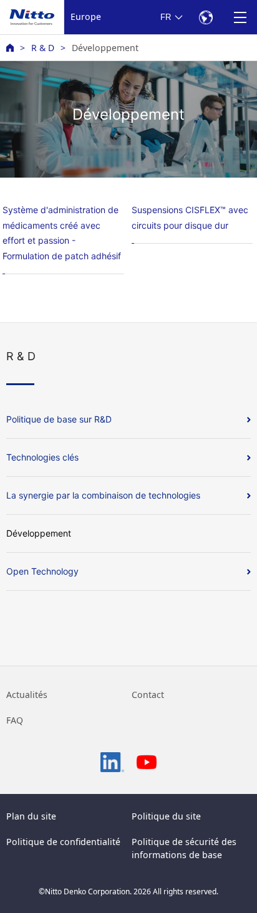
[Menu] (240, 17)
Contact (148, 694)
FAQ (14, 720)
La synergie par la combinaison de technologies (103, 495)
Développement (38, 533)
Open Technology (42, 571)
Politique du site (166, 816)
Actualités (26, 694)
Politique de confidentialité (63, 842)
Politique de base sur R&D (59, 419)
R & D (42, 48)
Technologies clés (42, 457)
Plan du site (31, 816)
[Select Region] (205, 17)
